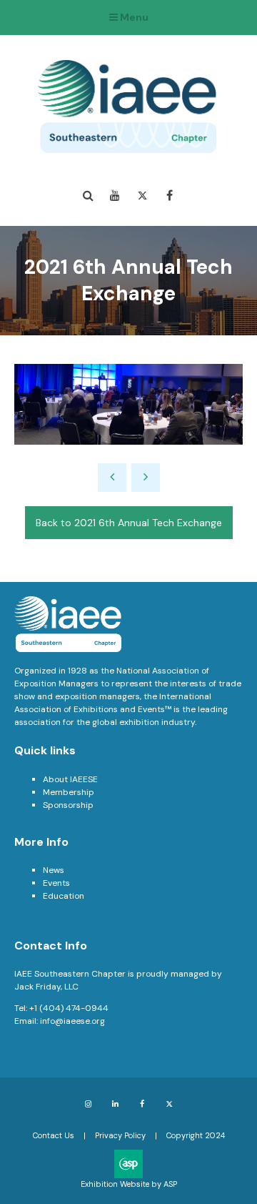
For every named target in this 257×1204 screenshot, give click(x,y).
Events (56, 883)
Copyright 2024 (195, 1135)
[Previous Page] (112, 477)
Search (88, 195)
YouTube (115, 195)
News (53, 870)
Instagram (88, 1104)
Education (63, 896)
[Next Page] (145, 477)
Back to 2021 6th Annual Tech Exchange (129, 522)
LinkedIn (115, 1104)
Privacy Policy (120, 1135)
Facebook (169, 195)
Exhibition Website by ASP (129, 1184)
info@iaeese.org (72, 1021)
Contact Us (53, 1135)
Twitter (142, 195)
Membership (68, 792)
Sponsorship (68, 805)
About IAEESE (70, 779)
